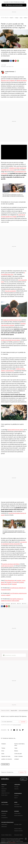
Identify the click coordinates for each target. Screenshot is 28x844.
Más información (12, 842)
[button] (10, 71)
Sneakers (3, 743)
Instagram (17, 730)
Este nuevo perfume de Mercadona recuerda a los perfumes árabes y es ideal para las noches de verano (13, 195)
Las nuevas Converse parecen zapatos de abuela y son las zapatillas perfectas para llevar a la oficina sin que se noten (14, 532)
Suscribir (23, 721)
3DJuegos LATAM (17, 824)
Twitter (13, 61)
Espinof (15, 797)
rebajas (16, 17)
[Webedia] (5, 779)
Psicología (8, 603)
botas (2, 753)
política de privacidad (17, 724)
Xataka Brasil (4, 826)
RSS (20, 730)
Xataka (2, 786)
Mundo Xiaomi (4, 795)
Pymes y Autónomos (18, 815)
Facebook (11, 61)
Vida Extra (16, 788)
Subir (22, 779)
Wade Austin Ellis (5, 584)
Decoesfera (3, 815)
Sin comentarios (6, 60)
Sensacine (16, 795)
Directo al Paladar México (6, 834)
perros (19, 603)
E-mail (18, 61)
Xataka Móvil (4, 788)
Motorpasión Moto (18, 806)
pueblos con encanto (6, 759)
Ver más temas (5, 764)
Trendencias (3, 813)
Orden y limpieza (18, 756)
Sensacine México (18, 828)
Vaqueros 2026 (14, 710)
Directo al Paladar (4, 804)
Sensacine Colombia (18, 830)
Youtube (14, 730)
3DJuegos (16, 786)
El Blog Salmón (17, 813)
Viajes (15, 748)
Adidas (25, 17)
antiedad (16, 759)
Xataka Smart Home (5, 792)
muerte (24, 603)
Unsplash (14, 584)
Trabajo (3, 748)
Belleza (16, 750)
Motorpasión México (18, 834)
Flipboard (16, 61)
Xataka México (4, 824)
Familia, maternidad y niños (19, 744)
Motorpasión (16, 804)
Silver (2, 750)
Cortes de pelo (18, 753)
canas (21, 17)
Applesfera (3, 790)
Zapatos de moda (5, 756)
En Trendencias (5, 193)
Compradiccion (4, 817)
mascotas (14, 603)
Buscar (22, 772)
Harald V (11, 17)
